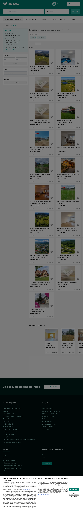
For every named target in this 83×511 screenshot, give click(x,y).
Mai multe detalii (26, 489)
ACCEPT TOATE (74, 489)
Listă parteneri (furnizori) (43, 494)
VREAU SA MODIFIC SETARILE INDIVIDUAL (74, 495)
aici (29, 501)
